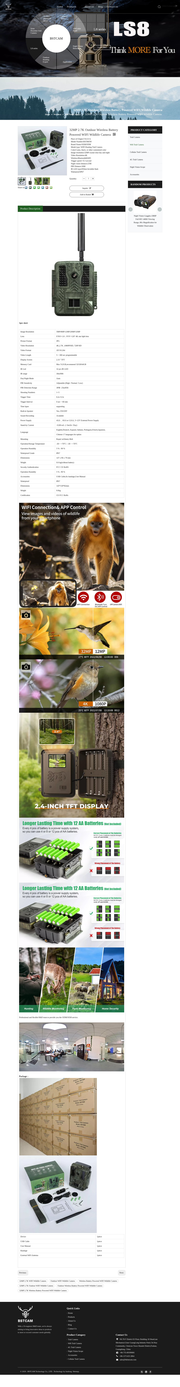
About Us (89, 6)
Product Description (30, 208)
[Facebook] (150, 1372)
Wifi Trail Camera (137, 145)
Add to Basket (85, 195)
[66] (25, 1314)
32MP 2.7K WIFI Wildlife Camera (32, 1281)
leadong (69, 1371)
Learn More (102, 47)
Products (71, 6)
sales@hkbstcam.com (128, 1360)
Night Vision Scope (137, 167)
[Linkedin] (146, 1372)
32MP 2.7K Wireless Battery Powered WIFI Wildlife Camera (43, 1291)
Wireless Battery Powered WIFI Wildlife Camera (98, 1281)
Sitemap (76, 1371)
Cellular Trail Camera (138, 152)
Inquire (85, 188)
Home (60, 6)
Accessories (134, 174)
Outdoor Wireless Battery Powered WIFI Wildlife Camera (80, 1286)
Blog (100, 6)
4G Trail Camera (136, 160)
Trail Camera (135, 137)
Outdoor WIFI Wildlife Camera (63, 1281)
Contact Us (112, 6)
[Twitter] (141, 1372)
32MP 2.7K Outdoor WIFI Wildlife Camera (36, 1286)
